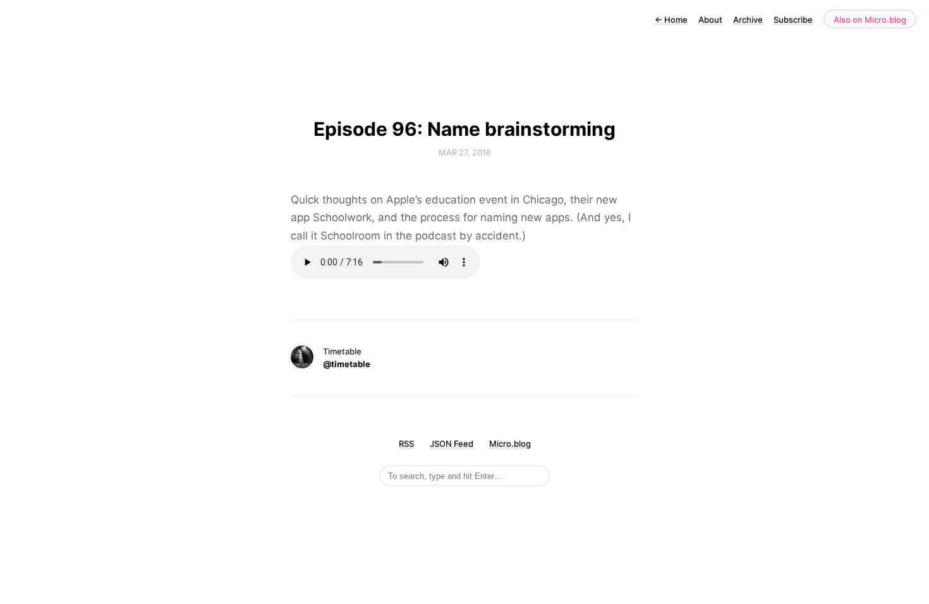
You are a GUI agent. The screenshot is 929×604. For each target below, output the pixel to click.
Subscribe (793, 20)
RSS (406, 443)
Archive (748, 20)
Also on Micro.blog (870, 20)
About (710, 20)
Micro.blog (510, 443)
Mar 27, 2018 (465, 152)
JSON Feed (451, 443)
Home (671, 20)
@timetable (346, 364)
